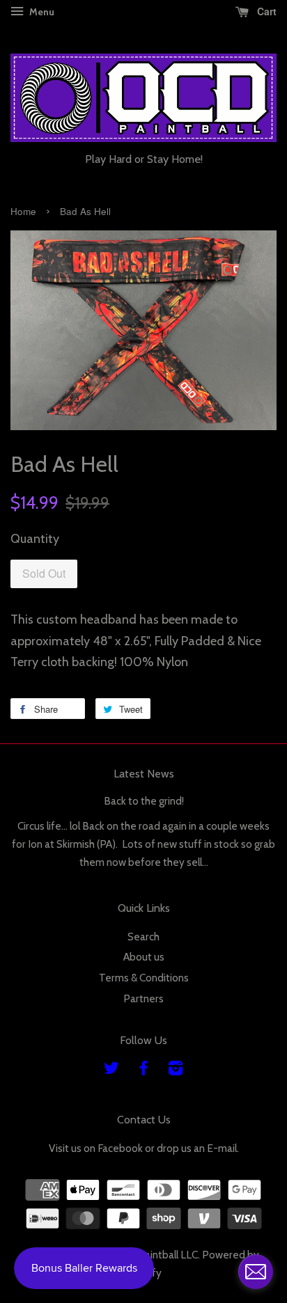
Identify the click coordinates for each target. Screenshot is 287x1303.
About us (143, 956)
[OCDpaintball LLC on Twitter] (111, 1070)
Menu (40, 12)
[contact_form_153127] (255, 1271)
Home (23, 211)
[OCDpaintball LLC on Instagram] (175, 1070)
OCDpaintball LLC (157, 1254)
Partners (143, 998)
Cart (265, 11)
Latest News (144, 773)
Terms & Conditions (144, 977)
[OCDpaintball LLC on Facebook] (143, 1070)
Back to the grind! (144, 800)
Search (143, 936)
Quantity (34, 538)
